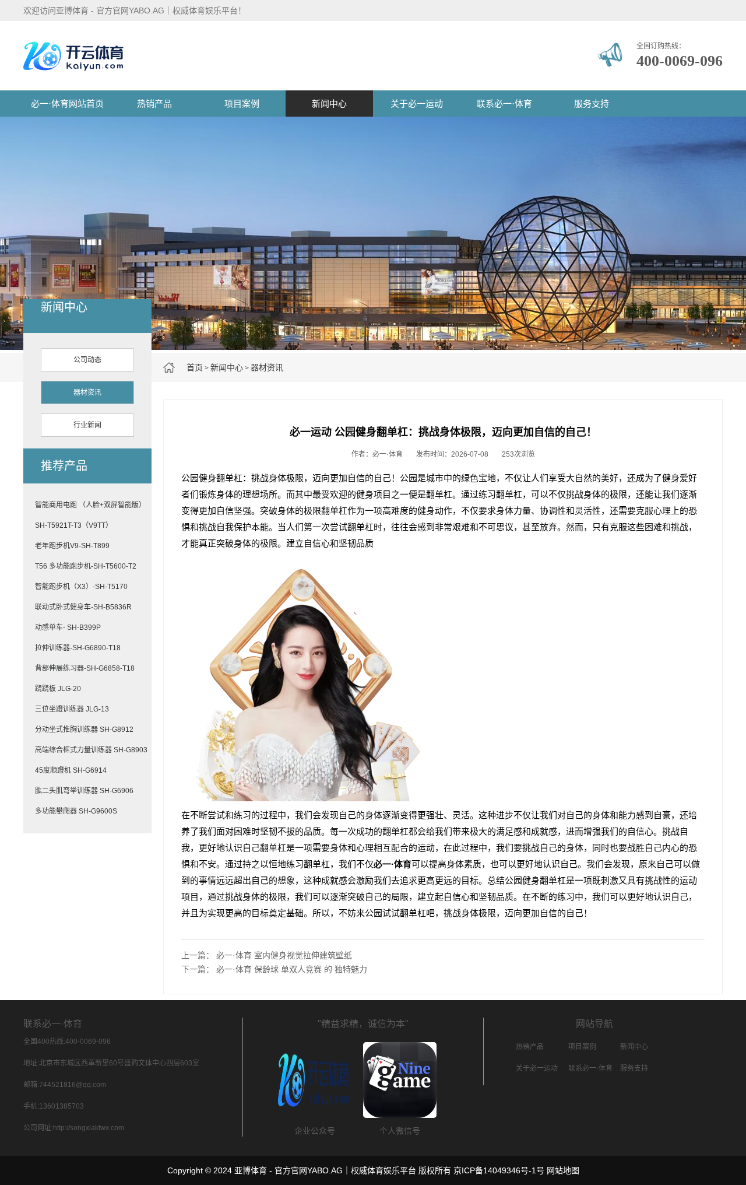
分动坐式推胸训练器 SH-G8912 (84, 729)
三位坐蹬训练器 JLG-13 (72, 709)
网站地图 (563, 1170)
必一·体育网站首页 (67, 103)
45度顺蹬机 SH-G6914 (71, 770)
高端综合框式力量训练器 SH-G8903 (91, 750)
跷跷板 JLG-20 (58, 689)
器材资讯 (267, 367)
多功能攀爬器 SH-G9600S (76, 811)
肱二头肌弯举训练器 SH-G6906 (84, 791)
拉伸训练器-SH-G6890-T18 (78, 648)
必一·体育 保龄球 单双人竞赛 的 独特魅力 (291, 969)
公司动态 (87, 360)
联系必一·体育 (504, 103)
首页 (194, 367)
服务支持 (591, 103)
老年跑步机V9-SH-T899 (72, 546)
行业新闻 (87, 425)
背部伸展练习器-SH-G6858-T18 (85, 668)
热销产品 (154, 103)
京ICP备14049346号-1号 (498, 1170)
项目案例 (241, 103)
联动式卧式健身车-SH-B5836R (83, 607)
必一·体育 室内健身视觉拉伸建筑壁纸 (284, 955)
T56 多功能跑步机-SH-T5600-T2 (85, 566)
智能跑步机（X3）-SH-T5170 (81, 587)
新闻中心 (329, 103)
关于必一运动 (416, 103)
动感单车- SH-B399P (68, 627)
